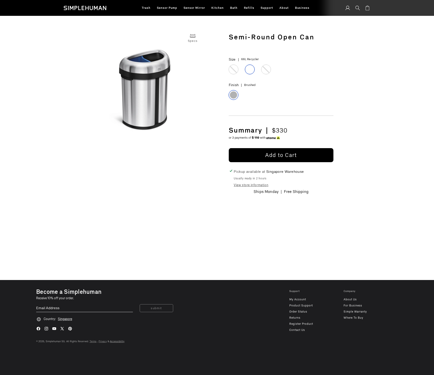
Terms (93, 341)
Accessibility (117, 341)
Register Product (301, 323)
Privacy (103, 341)
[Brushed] (233, 95)
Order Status (298, 311)
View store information (251, 185)
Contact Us (297, 330)
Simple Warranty (355, 311)
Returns (294, 317)
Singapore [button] (65, 319)
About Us (350, 299)
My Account (297, 299)
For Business (353, 305)
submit (156, 308)
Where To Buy (353, 317)
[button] (146, 8)
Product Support (301, 305)
